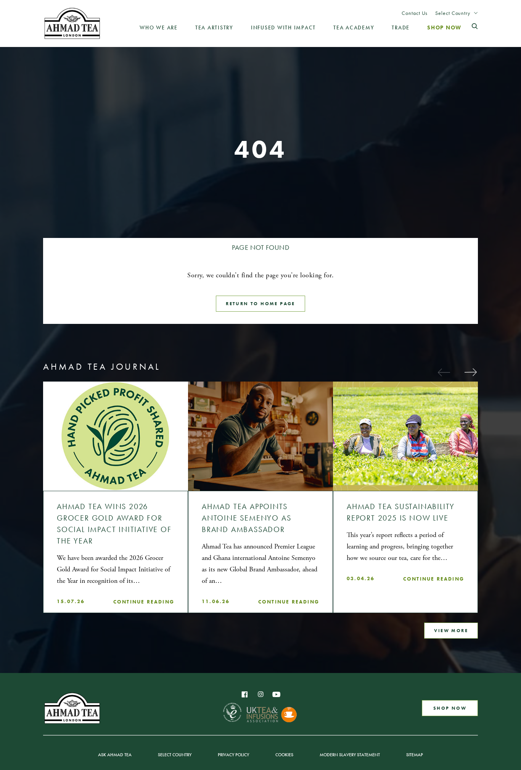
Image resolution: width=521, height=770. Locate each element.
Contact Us (415, 13)
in (260, 694)
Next (470, 372)
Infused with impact (283, 27)
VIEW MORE (451, 631)
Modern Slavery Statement (350, 755)
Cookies (284, 755)
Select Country (452, 13)
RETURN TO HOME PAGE (260, 304)
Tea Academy (353, 27)
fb (244, 694)
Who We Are (159, 27)
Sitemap (414, 755)
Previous (443, 372)
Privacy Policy (233, 755)
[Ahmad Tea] (72, 23)
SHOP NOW (449, 708)
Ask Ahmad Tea (115, 755)
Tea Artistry (214, 27)
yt (276, 694)
